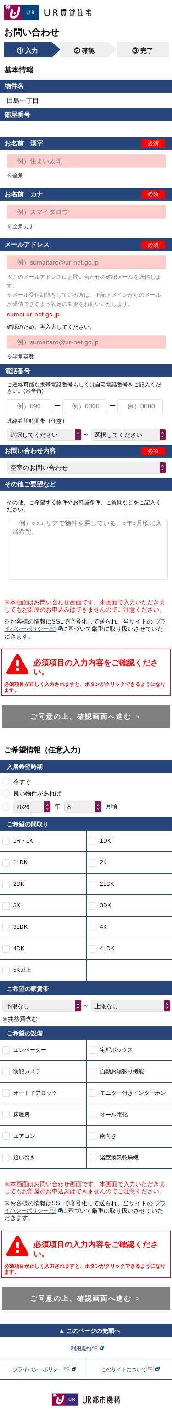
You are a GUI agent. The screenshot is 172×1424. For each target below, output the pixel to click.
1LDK (20, 862)
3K (16, 905)
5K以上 (22, 970)
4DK (18, 948)
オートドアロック (35, 1093)
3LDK (20, 927)
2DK (18, 884)
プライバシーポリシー (38, 1369)
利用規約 (81, 1348)
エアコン (24, 1136)
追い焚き (24, 1157)
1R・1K (23, 841)
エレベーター (29, 1050)
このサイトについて (124, 1369)
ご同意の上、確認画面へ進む (86, 716)
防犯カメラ (27, 1071)
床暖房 (21, 1114)
